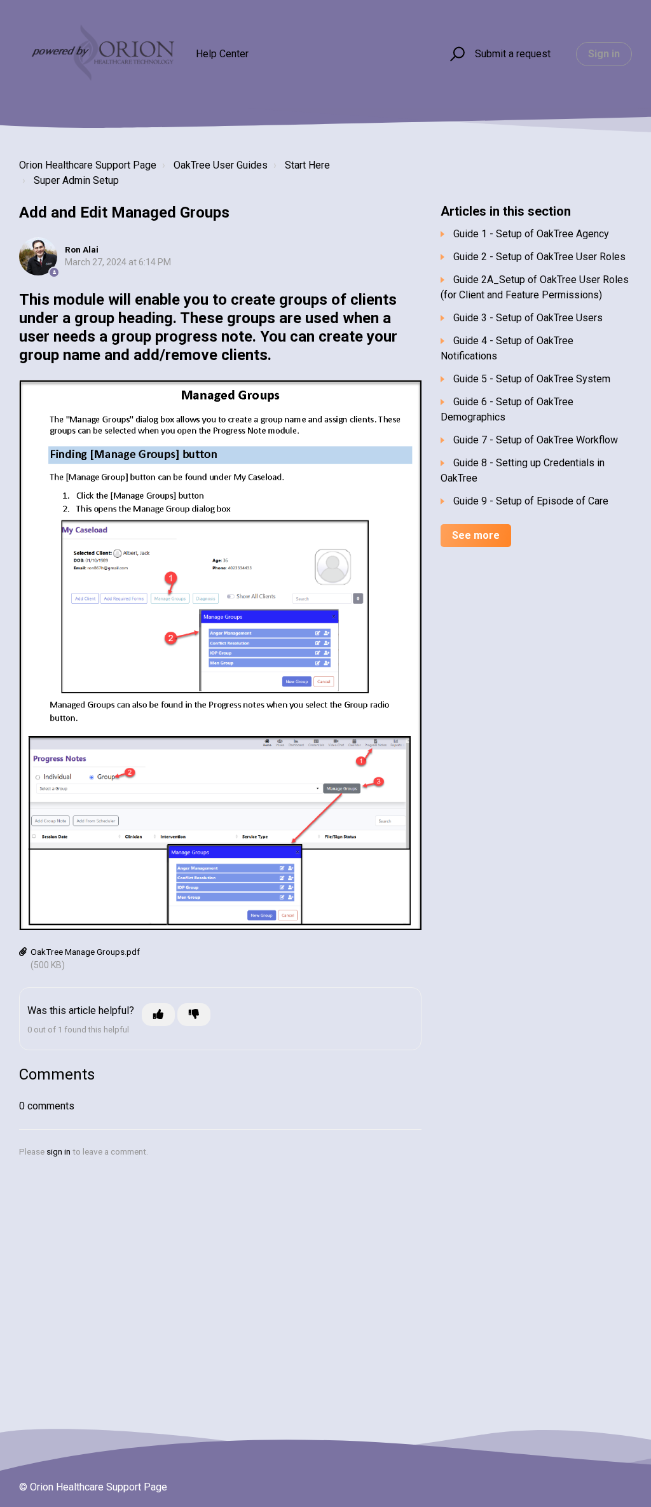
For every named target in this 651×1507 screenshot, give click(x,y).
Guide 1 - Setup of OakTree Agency (531, 234)
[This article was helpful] (158, 1014)
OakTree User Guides (221, 165)
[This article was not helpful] (193, 1014)
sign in (58, 1151)
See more (476, 535)
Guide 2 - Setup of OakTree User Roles (539, 257)
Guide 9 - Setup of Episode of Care (530, 501)
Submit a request (513, 54)
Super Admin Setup (76, 180)
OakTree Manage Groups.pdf (85, 952)
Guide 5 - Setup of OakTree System (531, 379)
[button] (455, 54)
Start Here (307, 165)
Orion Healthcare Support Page (87, 165)
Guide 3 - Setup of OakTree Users (528, 318)
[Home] (101, 54)
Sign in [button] (604, 54)
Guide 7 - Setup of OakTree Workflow (535, 440)
